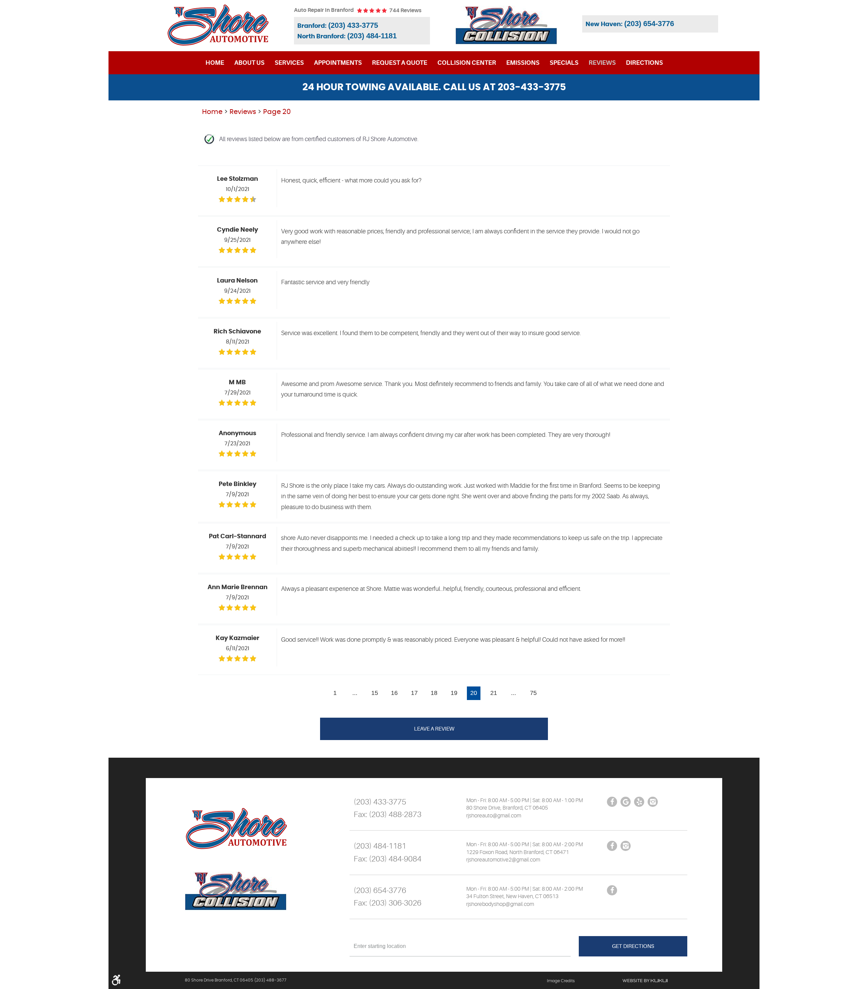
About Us (249, 62)
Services (289, 62)
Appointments (338, 62)
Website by (645, 980)
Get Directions (633, 946)
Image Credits (561, 981)
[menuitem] (214, 62)
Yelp (639, 802)
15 (374, 693)
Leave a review (434, 729)
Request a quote (399, 62)
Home (214, 62)
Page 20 (277, 112)
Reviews (602, 62)
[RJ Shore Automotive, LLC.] (217, 25)
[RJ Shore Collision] (506, 25)
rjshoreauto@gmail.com (493, 816)
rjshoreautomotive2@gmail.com (503, 860)
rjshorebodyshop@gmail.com (500, 904)
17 (414, 693)
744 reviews (405, 10)
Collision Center (466, 62)
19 (454, 693)
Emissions (522, 62)
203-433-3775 (532, 87)
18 (434, 693)
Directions (644, 62)
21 (493, 693)
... (354, 693)
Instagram (653, 802)
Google (625, 802)
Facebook (612, 802)
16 (394, 693)
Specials (564, 62)
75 (533, 693)
